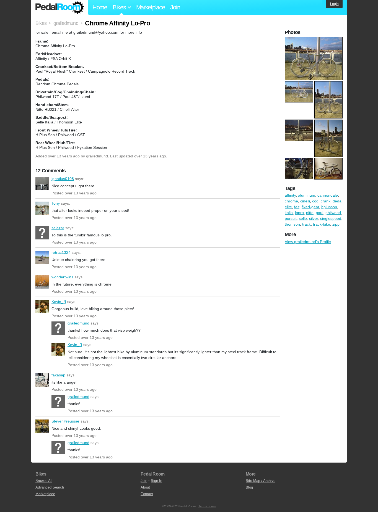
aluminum (306, 195)
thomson (292, 224)
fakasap (42, 380)
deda (337, 201)
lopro (299, 212)
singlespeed (330, 218)
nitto (310, 212)
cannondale (327, 195)
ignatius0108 (42, 183)
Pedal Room (59, 7)
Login (334, 4)
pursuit (291, 218)
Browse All (43, 481)
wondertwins (42, 282)
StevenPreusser (42, 426)
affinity (290, 195)
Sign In (156, 481)
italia (289, 212)
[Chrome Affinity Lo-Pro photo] (314, 39)
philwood (333, 212)
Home (99, 7)
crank (325, 201)
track (306, 224)
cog (315, 201)
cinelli (305, 201)
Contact (147, 494)
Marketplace (150, 7)
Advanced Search (49, 487)
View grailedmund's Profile (308, 241)
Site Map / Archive (260, 481)
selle (303, 218)
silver (313, 218)
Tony (42, 208)
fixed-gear (310, 207)
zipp (336, 224)
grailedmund (97, 156)
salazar (42, 232)
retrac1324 (42, 257)
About (145, 487)
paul (319, 212)
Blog (249, 487)
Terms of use (207, 506)
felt (296, 207)
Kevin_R (42, 306)
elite (288, 207)
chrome (291, 201)
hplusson (329, 207)
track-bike (321, 224)
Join (175, 7)
